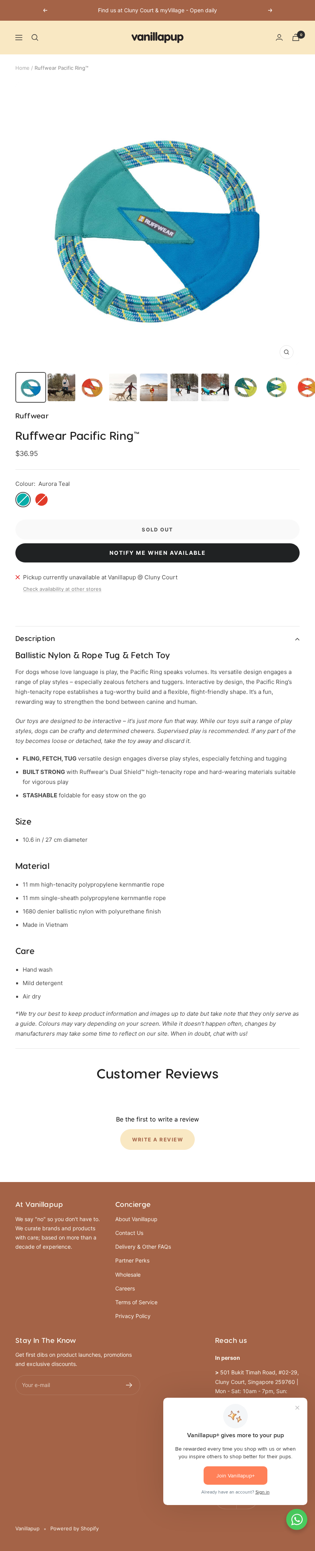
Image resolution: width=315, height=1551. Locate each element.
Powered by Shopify (74, 1528)
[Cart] (296, 37)
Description (35, 639)
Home (22, 68)
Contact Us (129, 1233)
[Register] (129, 1385)
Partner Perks (132, 1260)
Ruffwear (32, 416)
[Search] (35, 37)
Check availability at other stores (62, 589)
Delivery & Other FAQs (143, 1246)
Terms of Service (136, 1302)
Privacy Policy (133, 1316)
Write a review (157, 1139)
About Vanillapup (136, 1219)
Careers (125, 1288)
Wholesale (128, 1274)
